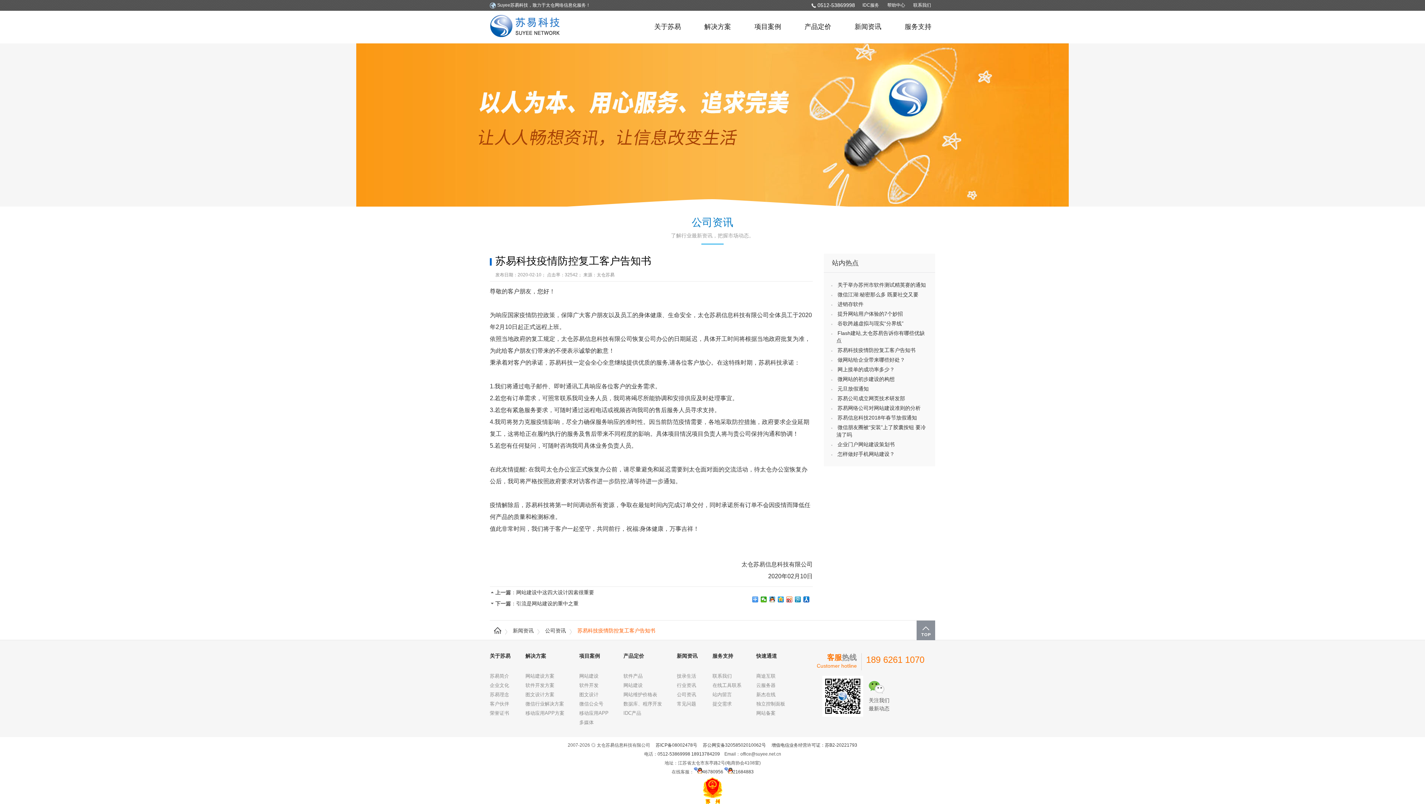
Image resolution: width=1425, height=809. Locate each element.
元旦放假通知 (853, 389)
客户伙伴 (499, 704)
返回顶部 (926, 630)
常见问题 (686, 704)
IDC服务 (870, 5)
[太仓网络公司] (527, 27)
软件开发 (589, 685)
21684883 (743, 772)
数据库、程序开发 (642, 704)
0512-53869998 (836, 5)
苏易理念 (499, 694)
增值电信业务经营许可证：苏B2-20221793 (814, 745)
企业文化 (499, 685)
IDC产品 (632, 713)
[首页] (497, 631)
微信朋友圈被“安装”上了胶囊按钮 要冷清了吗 (881, 431)
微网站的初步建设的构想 (866, 379)
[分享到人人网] (806, 599)
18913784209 (705, 754)
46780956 (712, 772)
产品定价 (818, 26)
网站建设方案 (539, 676)
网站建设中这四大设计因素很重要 (555, 592)
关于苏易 (667, 26)
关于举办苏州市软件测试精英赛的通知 (882, 285)
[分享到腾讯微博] (798, 599)
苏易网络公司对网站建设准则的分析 (879, 408)
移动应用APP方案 (544, 713)
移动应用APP (594, 713)
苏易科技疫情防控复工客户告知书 (876, 350)
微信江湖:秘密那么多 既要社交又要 (878, 294)
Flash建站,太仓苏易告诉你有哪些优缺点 (880, 336)
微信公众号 (591, 704)
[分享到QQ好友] (772, 599)
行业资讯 (686, 685)
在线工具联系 (726, 685)
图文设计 (589, 694)
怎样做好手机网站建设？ (866, 454)
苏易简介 (499, 676)
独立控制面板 (770, 704)
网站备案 (766, 713)
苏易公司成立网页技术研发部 (871, 398)
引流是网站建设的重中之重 (547, 603)
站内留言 (722, 694)
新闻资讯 (868, 26)
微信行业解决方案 (544, 704)
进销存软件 (851, 304)
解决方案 (717, 26)
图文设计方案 (539, 694)
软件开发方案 (539, 685)
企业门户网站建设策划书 (866, 444)
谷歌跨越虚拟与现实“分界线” (871, 323)
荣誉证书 (499, 713)
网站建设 (589, 676)
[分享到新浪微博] (789, 599)
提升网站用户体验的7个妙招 (870, 314)
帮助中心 (896, 5)
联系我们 (922, 5)
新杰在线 (766, 694)
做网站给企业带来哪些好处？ (871, 360)
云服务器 (766, 685)
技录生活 (686, 676)
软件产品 (633, 676)
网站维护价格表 (640, 694)
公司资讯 (555, 631)
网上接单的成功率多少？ (866, 369)
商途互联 (766, 676)
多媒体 (586, 722)
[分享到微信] (764, 599)
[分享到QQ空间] (781, 599)
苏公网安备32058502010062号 (734, 745)
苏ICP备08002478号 (676, 745)
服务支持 (918, 26)
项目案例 (767, 26)
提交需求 (722, 704)
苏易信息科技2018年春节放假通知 (877, 418)
